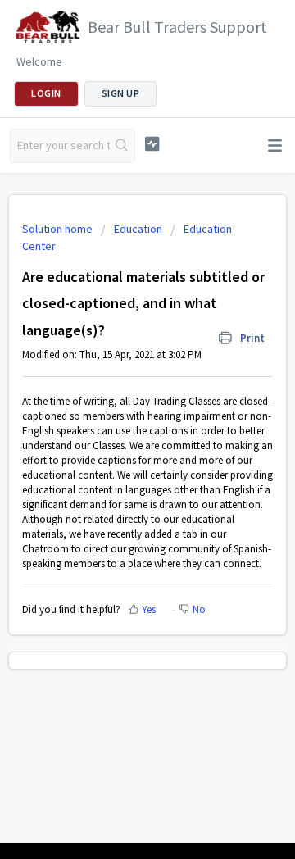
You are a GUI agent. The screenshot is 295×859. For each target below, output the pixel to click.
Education (138, 228)
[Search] (122, 146)
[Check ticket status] (152, 143)
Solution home (58, 228)
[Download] (117, 418)
